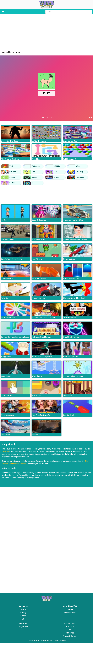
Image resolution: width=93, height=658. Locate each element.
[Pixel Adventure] (46, 256)
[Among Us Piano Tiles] (77, 276)
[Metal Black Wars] (15, 412)
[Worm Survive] (46, 373)
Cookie (70, 609)
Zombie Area (36, 435)
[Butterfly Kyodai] (46, 138)
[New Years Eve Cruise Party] (46, 412)
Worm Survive (37, 376)
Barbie (12, 183)
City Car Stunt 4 (7, 278)
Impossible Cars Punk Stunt (73, 220)
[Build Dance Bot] (77, 138)
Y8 (70, 630)
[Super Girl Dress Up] (46, 217)
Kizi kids (12, 172)
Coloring (79, 172)
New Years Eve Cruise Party (42, 415)
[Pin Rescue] (15, 217)
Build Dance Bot (70, 141)
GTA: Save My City (7, 239)
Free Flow (36, 159)
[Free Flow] (46, 156)
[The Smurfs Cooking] (15, 156)
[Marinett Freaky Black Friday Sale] (77, 237)
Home (3, 52)
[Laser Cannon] (15, 373)
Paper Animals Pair (39, 278)
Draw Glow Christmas (71, 337)
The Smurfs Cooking (10, 159)
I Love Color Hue (6, 396)
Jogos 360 (23, 626)
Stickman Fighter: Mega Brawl (74, 298)
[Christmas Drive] (77, 256)
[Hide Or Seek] (46, 393)
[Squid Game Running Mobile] (46, 354)
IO (32, 183)
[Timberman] (77, 393)
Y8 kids (57, 166)
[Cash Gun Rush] (77, 412)
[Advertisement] (46, 32)
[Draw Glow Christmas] (77, 334)
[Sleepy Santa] (15, 354)
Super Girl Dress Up (39, 220)
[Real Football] (15, 432)
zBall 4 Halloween (69, 317)
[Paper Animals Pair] (46, 276)
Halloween (80, 177)
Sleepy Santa (6, 356)
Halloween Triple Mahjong (41, 337)
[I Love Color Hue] (15, 393)
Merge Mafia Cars (38, 298)
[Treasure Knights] (46, 237)
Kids (33, 172)
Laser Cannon (6, 376)
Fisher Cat (5, 298)
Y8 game (5, 451)
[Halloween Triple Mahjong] (46, 334)
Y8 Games (36, 166)
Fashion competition (70, 356)
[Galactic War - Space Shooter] (15, 256)
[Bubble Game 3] (77, 156)
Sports (12, 177)
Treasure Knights (38, 239)
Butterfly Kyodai (39, 141)
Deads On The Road (9, 141)
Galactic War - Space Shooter (11, 259)
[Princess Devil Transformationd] (46, 315)
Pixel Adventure (37, 259)
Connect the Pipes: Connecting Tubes (15, 337)
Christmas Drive (69, 259)
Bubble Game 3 (69, 159)
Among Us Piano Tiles (71, 278)
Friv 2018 (70, 626)
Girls (56, 172)
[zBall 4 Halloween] (77, 315)
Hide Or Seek (36, 396)
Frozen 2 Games (70, 636)
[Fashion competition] (77, 354)
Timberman (67, 396)
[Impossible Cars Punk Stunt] (77, 217)
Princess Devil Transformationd (43, 317)
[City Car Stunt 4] (15, 276)
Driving (56, 177)
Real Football (5, 435)
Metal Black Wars (7, 415)
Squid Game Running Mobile (42, 356)
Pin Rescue (5, 220)
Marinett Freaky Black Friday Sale (75, 239)
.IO (23, 619)
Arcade (34, 177)
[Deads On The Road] (15, 138)
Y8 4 (78, 166)
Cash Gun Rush (68, 415)
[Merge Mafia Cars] (46, 295)
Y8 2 (11, 166)
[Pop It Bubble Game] (15, 315)
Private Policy (70, 612)
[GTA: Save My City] (15, 237)
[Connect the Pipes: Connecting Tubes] (15, 334)
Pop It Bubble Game (8, 317)
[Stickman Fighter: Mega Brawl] (77, 295)
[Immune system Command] (77, 373)
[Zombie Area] (46, 432)
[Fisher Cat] (15, 295)
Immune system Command (73, 376)
